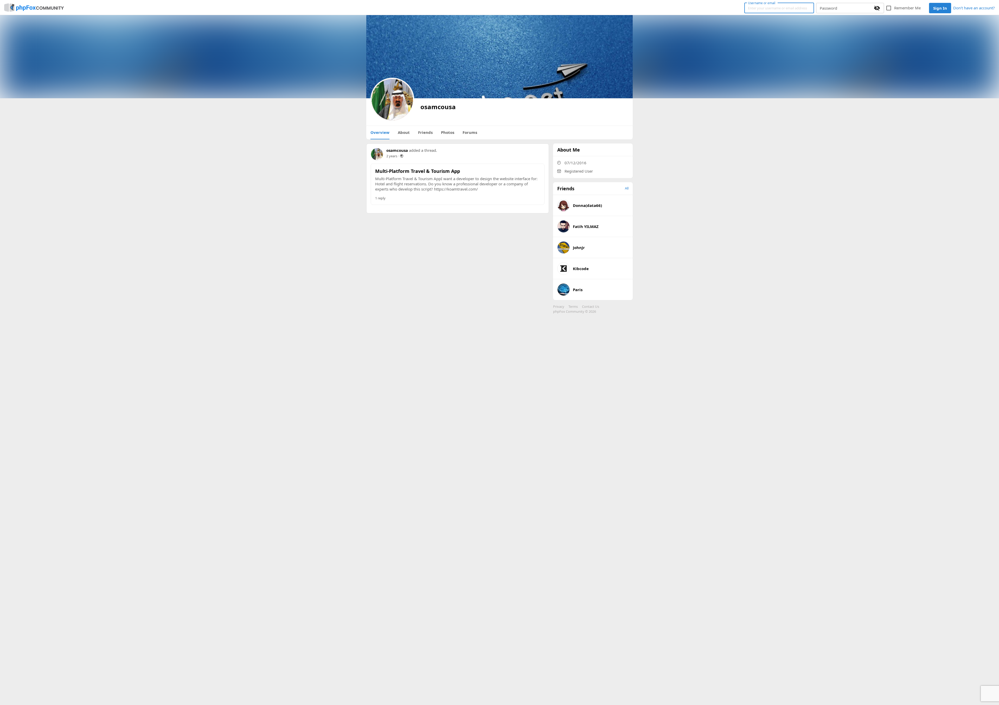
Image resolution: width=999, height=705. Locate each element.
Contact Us (590, 306)
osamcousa (397, 150)
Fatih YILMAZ (586, 226)
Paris (577, 289)
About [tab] (404, 132)
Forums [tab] (470, 132)
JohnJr (579, 247)
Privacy (558, 306)
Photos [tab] (447, 132)
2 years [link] (391, 156)
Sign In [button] (940, 8)
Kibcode (581, 268)
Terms (573, 306)
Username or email (762, 3)
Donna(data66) (587, 205)
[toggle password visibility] (877, 8)
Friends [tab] (425, 132)
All (627, 188)
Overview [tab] (379, 132)
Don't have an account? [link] (974, 7)
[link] (34, 7)
